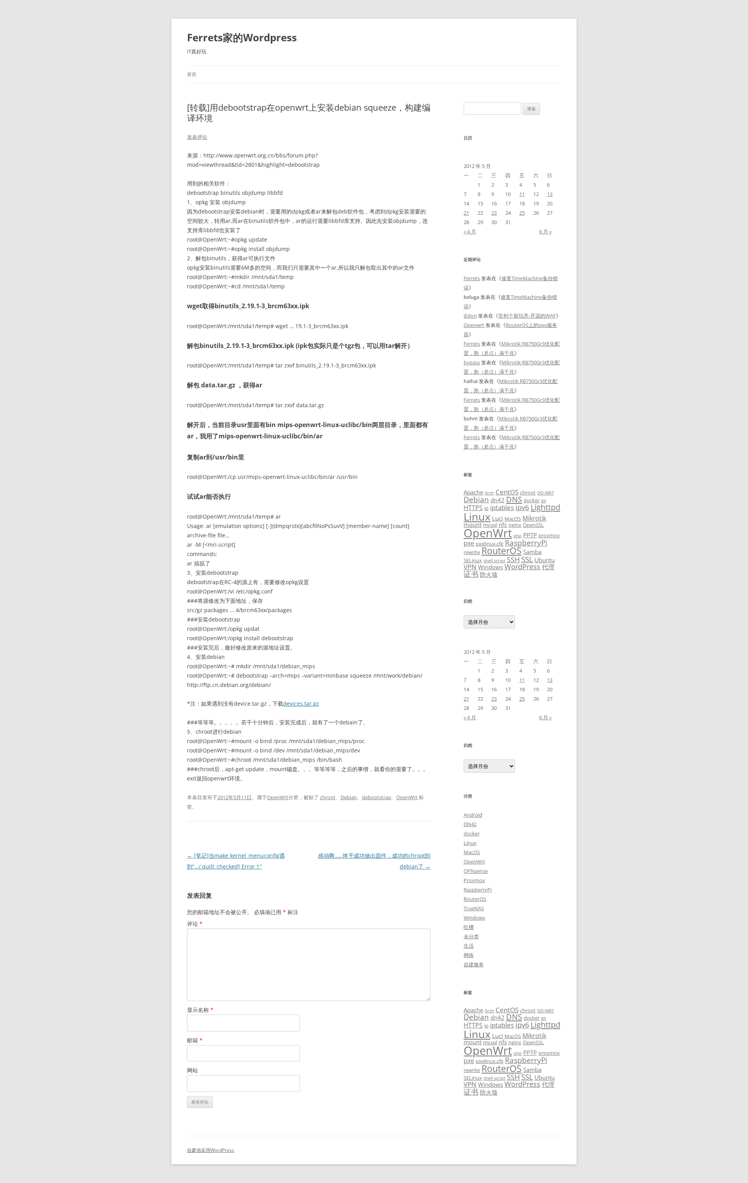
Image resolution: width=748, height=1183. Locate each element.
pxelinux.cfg (489, 543)
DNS (514, 499)
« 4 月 (470, 231)
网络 (469, 955)
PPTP (530, 535)
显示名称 (200, 1009)
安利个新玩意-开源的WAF (527, 315)
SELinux (473, 560)
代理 (548, 567)
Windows (490, 567)
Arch (489, 493)
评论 (195, 923)
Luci (497, 518)
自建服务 (474, 964)
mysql (490, 524)
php (517, 536)
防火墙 (488, 574)
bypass (472, 362)
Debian (348, 797)
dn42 (497, 500)
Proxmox (474, 880)
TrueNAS (474, 908)
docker (532, 500)
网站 (192, 1070)
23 (494, 212)
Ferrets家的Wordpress (242, 37)
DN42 (470, 824)
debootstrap (376, 797)
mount (473, 524)
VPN (470, 566)
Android (473, 814)
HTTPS (473, 507)
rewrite (472, 552)
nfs (503, 524)
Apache (473, 492)
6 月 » (545, 231)
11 (522, 194)
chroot (327, 797)
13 (549, 194)
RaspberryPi (526, 542)
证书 (471, 574)
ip (486, 508)
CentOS (507, 491)
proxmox (549, 535)
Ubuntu (545, 560)
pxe (469, 543)
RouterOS (502, 550)
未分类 (471, 936)
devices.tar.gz (301, 703)
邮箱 (195, 1040)
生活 (469, 945)
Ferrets (472, 278)
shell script (494, 560)
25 (522, 212)
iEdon (470, 315)
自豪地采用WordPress (210, 1150)
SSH (513, 559)
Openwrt (474, 324)
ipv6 (522, 507)
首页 (191, 74)
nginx (514, 524)
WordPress (522, 566)
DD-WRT (545, 493)
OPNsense (476, 870)
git (543, 500)
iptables (502, 507)
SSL (527, 559)
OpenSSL (533, 524)
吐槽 (469, 927)
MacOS (513, 518)
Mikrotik (534, 518)
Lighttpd (545, 507)
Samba (532, 552)
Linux (477, 516)
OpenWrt (277, 797)
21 (466, 212)
